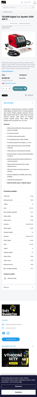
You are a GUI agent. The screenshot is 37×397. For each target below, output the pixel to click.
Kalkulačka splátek (10, 83)
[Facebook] (3, 332)
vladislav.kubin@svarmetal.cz (13, 324)
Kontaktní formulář (10, 339)
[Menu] (35, 2)
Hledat (32, 7)
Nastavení (18, 386)
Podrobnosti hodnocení (24, 23)
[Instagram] (7, 332)
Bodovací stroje (12, 278)
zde (20, 382)
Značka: (5, 27)
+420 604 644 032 (10, 328)
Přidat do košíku (18, 88)
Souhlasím (18, 392)
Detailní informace (7, 71)
